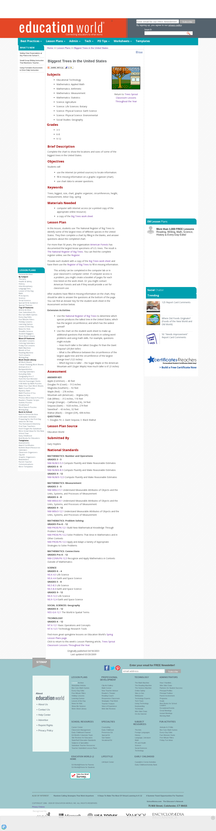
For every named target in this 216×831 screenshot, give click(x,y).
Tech (88, 41)
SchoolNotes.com (154, 801)
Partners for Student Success (171, 688)
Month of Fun (24, 350)
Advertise (43, 720)
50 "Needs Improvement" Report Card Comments (175, 336)
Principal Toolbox (166, 693)
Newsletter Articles (79, 685)
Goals (162, 701)
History (22, 284)
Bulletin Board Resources (29, 447)
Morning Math (165, 716)
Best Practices (29, 41)
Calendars (23, 450)
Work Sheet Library (27, 336)
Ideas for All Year (26, 421)
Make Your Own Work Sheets (31, 386)
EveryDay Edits (25, 374)
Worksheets (121, 41)
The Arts (22, 279)
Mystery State (24, 390)
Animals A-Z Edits (166, 727)
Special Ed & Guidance (28, 303)
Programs (163, 698)
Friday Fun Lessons (27, 345)
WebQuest (139, 696)
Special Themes (25, 305)
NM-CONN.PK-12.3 (57, 558)
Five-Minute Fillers (79, 693)
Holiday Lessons (25, 322)
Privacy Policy (45, 730)
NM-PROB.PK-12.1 (57, 527)
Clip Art (22, 454)
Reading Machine (26, 352)
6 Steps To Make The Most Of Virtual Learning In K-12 (120, 796)
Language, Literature (143, 738)
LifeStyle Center (108, 762)
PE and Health (140, 743)
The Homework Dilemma (29, 424)
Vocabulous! (24, 405)
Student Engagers (26, 333)
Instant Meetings (166, 713)
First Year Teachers (27, 426)
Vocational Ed (107, 740)
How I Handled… (166, 683)
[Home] (64, 28)
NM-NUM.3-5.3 (55, 463)
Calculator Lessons (26, 341)
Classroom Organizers (28, 452)
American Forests (99, 244)
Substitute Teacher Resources (83, 745)
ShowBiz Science (26, 331)
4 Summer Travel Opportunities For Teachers (164, 796)
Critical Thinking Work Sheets (31, 364)
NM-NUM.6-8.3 (55, 470)
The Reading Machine (143, 685)
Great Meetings (166, 711)
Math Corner (106, 688)
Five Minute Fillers (26, 319)
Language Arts (25, 288)
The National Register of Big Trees (65, 251)
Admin (73, 41)
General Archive (26, 274)
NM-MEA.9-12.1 (55, 511)
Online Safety (140, 691)
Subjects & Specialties (80, 743)
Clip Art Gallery (107, 685)
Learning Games (26, 324)
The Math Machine (142, 683)
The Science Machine (143, 688)
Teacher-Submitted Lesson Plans (84, 748)
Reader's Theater (108, 693)
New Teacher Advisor (110, 691)
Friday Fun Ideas (166, 740)
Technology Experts (142, 698)
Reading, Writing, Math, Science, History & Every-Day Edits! (175, 232)
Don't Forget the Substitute (30, 428)
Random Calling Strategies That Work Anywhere (74, 796)
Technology (139, 751)
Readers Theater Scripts (29, 400)
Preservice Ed (107, 732)
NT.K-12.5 (52, 628)
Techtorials (139, 709)
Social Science (25, 300)
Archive (80, 683)
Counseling (106, 727)
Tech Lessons (24, 355)
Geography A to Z (26, 376)
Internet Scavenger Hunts (29, 381)
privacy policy (175, 25)
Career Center (77, 727)
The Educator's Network (173, 801)
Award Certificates (26, 445)
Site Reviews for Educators (82, 738)
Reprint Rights (45, 725)
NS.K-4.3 (51, 574)
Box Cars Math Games (28, 314)
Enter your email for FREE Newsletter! (152, 665)
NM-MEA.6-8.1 (54, 500)
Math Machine (25, 348)
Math (21, 293)
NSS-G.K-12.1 (54, 612)
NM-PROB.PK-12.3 (57, 541)
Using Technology (142, 703)
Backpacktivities (25, 369)
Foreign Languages (142, 732)
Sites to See (139, 693)
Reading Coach (108, 696)
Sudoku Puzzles (25, 402)
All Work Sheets (25, 362)
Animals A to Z (25, 367)
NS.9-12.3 (52, 595)
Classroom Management (81, 730)
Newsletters (24, 459)
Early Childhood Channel (81, 732)
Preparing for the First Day (30, 419)
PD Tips (102, 41)
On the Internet (140, 714)
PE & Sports (23, 295)
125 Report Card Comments (176, 302)
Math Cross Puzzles (27, 388)
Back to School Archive (28, 414)
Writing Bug (23, 357)
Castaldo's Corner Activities (145, 762)
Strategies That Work (110, 701)
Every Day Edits (25, 317)
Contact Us (44, 709)
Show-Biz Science (79, 706)
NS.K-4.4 (51, 578)
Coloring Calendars (27, 343)
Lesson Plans (54, 41)
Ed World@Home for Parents (83, 765)
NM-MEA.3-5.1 (54, 489)
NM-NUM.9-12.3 (55, 477)
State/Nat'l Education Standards (84, 740)
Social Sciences (141, 748)
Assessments (24, 443)
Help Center (44, 714)
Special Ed (106, 735)
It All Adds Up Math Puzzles (30, 383)
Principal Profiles (166, 691)
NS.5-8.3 (51, 585)
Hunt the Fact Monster (28, 379)
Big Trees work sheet (82, 216)
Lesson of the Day (26, 291)
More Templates (26, 466)
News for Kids (24, 329)
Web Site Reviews (109, 709)
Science (22, 298)
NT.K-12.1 (52, 625)
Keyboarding (140, 706)
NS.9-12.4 (52, 599)
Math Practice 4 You (27, 393)
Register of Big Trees (78, 264)
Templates (143, 41)
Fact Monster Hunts (167, 735)
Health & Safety (25, 281)
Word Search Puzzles (28, 407)
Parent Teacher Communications (26, 463)
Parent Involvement (167, 696)
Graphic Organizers (27, 457)
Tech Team (139, 701)
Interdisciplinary (25, 286)
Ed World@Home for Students (83, 767)
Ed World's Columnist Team (82, 735)
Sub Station (106, 738)
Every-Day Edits (78, 691)
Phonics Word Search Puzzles (31, 398)
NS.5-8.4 (51, 588)
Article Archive (25, 310)
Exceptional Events (167, 708)
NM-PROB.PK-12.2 (57, 534)
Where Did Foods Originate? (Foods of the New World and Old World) (177, 321)
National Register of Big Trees (80, 315)
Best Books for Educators (29, 438)
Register (75, 255)
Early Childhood (25, 435)
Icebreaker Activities (27, 417)
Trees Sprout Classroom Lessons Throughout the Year (126, 98)
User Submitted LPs (27, 312)
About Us (43, 704)
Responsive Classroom (111, 698)
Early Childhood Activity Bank (146, 765)
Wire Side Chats (141, 711)
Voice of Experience (109, 706)
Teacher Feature (108, 704)
